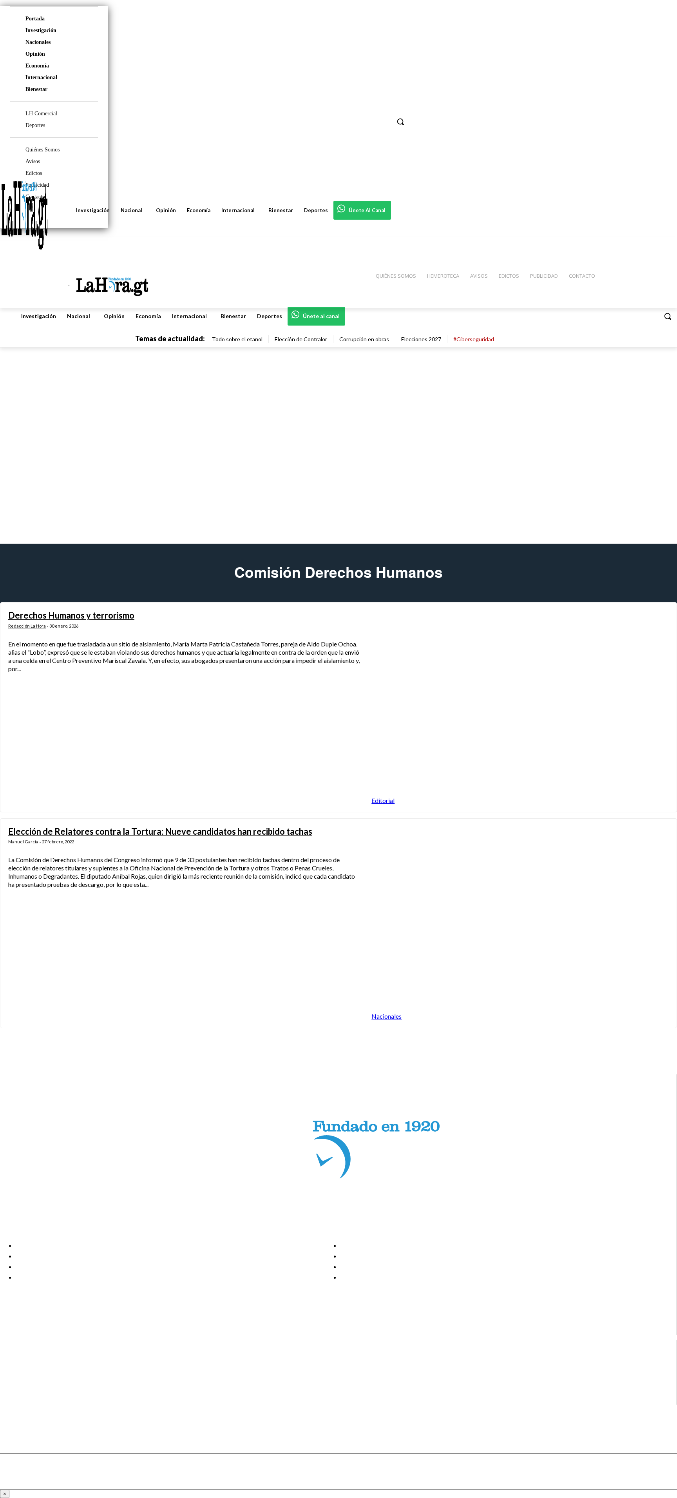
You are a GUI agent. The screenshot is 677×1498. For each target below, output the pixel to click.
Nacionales (38, 42)
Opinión (35, 54)
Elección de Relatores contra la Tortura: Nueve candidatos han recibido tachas (160, 831)
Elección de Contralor (301, 339)
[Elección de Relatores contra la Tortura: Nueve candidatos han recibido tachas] (520, 923)
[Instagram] (13, 1370)
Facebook (36, 1359)
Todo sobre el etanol (237, 339)
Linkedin (34, 1379)
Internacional (41, 77)
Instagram (37, 1369)
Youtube (34, 1399)
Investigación (40, 30)
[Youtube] (13, 1399)
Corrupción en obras (364, 339)
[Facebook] (13, 1360)
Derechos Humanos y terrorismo (71, 615)
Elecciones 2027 (421, 339)
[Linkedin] (13, 1380)
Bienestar (36, 89)
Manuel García (23, 841)
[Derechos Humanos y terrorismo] (520, 707)
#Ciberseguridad (473, 339)
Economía (37, 66)
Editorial (383, 800)
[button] (667, 316)
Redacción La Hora (27, 625)
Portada (35, 19)
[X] (13, 1389)
